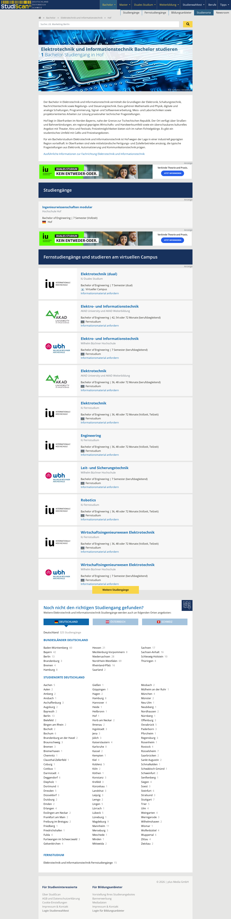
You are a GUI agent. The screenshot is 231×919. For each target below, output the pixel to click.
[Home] (39, 18)
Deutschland (68, 621)
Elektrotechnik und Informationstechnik (81, 17)
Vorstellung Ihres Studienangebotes (113, 894)
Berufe (212, 4)
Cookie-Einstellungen (54, 902)
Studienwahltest (192, 4)
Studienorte (204, 12)
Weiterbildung (168, 4)
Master (123, 4)
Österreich (117, 621)
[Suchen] (187, 24)
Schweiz (167, 621)
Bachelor (107, 4)
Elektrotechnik (93, 370)
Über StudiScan (51, 894)
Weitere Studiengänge (115, 590)
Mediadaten (99, 902)
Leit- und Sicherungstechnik (105, 467)
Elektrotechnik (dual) (99, 273)
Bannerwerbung (102, 898)
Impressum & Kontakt (55, 906)
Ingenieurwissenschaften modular (67, 207)
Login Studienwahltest (55, 910)
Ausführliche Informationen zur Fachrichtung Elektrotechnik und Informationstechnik (94, 154)
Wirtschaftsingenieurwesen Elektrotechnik (118, 532)
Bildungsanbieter (181, 12)
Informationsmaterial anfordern (100, 293)
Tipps (223, 4)
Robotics (88, 500)
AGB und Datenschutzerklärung (61, 898)
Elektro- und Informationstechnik (110, 306)
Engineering (91, 435)
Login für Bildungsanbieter (108, 910)
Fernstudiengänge (155, 12)
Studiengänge (131, 12)
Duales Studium (143, 4)
